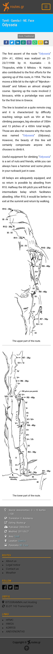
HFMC (10, 620)
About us (11, 561)
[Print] (46, 42)
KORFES (11, 627)
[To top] (26, 648)
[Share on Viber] (29, 42)
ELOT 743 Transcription (19, 606)
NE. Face (24, 545)
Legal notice (13, 565)
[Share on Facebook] (6, 42)
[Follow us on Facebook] (5, 588)
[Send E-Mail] (40, 42)
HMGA (10, 623)
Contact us (12, 568)
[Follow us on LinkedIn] (16, 588)
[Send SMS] (34, 42)
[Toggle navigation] (46, 7)
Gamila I (22, 541)
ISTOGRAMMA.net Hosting (20, 602)
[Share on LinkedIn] (17, 42)
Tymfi (16, 536)
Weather (11, 572)
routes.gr (17, 6)
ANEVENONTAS (15, 631)
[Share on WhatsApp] (23, 42)
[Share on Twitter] (12, 42)
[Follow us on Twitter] (10, 588)
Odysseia (44, 53)
